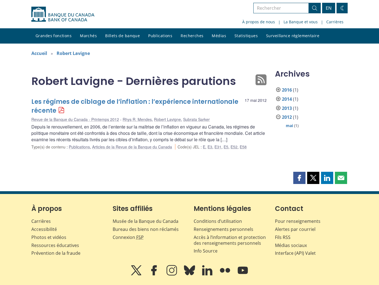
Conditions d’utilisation (218, 221)
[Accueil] (62, 14)
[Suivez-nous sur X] (137, 274)
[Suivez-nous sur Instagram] (172, 274)
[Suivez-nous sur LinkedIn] (208, 274)
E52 (234, 147)
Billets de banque (122, 35)
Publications (160, 35)
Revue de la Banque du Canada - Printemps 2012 (75, 119)
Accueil (39, 53)
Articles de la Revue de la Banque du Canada (132, 147)
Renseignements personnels (223, 229)
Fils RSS (282, 237)
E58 (243, 147)
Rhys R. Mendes (137, 119)
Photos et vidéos (48, 237)
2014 (287, 99)
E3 (210, 147)
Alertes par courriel (295, 229)
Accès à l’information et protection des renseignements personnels (230, 240)
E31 (217, 147)
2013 (287, 108)
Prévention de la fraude (55, 253)
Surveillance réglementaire (292, 35)
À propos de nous (258, 21)
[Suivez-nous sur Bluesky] (190, 274)
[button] (299, 178)
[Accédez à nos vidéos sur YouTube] (242, 274)
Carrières (334, 21)
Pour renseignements (297, 221)
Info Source (206, 251)
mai (289, 125)
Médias (219, 35)
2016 (287, 90)
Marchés (88, 35)
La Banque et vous (301, 21)
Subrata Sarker (196, 119)
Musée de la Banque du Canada (145, 221)
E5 (226, 147)
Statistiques (246, 35)
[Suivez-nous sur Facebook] (154, 274)
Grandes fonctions (54, 35)
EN (329, 8)
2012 (287, 117)
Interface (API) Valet (295, 253)
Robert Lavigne (73, 53)
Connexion (128, 237)
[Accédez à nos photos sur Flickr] (225, 274)
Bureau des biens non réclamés (146, 229)
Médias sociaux (291, 245)
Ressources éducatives (55, 245)
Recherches (192, 35)
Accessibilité (44, 229)
